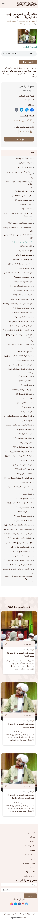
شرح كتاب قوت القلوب (25, 281)
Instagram (11, 904)
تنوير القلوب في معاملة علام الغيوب (21, 503)
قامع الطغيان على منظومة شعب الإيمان (20, 478)
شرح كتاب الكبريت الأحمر (24, 465)
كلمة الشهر (31, 837)
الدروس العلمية (11, 21)
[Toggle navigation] (3, 4)
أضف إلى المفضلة (21, 120)
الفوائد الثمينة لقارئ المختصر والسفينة (20, 456)
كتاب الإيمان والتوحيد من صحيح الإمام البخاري (18, 234)
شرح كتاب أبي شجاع (26, 158)
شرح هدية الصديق (26, 460)
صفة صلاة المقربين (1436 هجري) (21, 264)
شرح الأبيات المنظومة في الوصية (22, 365)
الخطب (32, 850)
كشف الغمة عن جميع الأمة (24, 551)
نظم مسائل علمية (26, 511)
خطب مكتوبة (30, 871)
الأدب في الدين (28, 442)
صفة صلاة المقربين (26, 473)
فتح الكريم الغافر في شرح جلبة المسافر (20, 542)
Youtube (23, 904)
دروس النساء (28, 385)
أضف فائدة (25, 131)
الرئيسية (34, 21)
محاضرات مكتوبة (29, 875)
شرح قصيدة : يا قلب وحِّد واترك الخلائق (20, 534)
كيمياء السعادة (27, 204)
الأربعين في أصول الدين (25, 469)
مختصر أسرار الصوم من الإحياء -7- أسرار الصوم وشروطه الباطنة (20, 797)
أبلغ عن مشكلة (30, 845)
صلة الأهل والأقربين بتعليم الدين (22, 538)
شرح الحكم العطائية (26, 360)
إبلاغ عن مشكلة (19, 139)
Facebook (19, 904)
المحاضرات (31, 841)
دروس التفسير (27, 167)
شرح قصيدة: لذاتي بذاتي (25, 507)
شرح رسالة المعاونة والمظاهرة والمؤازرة (20, 560)
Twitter (26, 904)
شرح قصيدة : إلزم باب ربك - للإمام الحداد (19, 344)
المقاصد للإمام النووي (25, 429)
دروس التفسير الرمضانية (24, 389)
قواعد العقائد (28, 246)
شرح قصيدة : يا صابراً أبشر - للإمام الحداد (19, 330)
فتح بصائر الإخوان (26, 250)
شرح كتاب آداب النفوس (25, 317)
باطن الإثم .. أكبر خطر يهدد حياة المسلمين (19, 416)
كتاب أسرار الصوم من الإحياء (26, 24)
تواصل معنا (31, 858)
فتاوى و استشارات (29, 863)
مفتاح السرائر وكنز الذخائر (24, 191)
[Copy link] (16, 110)
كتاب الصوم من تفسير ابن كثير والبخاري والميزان (17, 227)
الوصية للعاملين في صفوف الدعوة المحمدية (19, 425)
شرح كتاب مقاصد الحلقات (24, 277)
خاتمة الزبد (29, 398)
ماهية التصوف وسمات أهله (23, 195)
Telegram (15, 904)
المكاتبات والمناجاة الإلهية (24, 516)
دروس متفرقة (27, 482)
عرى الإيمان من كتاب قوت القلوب (22, 259)
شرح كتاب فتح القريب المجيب (23, 286)
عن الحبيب (31, 832)
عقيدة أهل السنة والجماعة (24, 255)
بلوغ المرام (29, 412)
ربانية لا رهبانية (27, 381)
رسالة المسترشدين (26, 376)
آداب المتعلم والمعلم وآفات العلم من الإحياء (18, 487)
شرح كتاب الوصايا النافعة (24, 295)
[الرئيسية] (27, 4)
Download (28, 62)
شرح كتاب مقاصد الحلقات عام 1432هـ (20, 273)
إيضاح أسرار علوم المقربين (24, 447)
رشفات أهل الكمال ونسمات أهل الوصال (19, 369)
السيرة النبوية (28, 163)
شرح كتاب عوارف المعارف (24, 290)
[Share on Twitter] (27, 110)
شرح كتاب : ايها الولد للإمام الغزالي (22, 321)
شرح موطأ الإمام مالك (25, 268)
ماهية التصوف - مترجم (25, 200)
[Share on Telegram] (21, 110)
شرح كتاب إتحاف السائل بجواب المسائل (20, 525)
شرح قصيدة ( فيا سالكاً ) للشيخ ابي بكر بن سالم (17, 569)
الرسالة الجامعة (27, 494)
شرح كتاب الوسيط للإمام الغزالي (22, 299)
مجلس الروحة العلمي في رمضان (22, 223)
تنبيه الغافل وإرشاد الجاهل (24, 520)
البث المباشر (31, 867)
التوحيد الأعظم (27, 434)
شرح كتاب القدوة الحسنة (24, 308)
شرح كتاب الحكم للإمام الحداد (23, 312)
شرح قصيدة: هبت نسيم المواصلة (21, 326)
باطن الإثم (29, 420)
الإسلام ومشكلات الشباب (24, 438)
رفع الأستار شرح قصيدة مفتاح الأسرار (21, 565)
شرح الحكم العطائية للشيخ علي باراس (20, 356)
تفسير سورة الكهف (26, 403)
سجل (30, 895)
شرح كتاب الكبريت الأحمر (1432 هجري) (19, 303)
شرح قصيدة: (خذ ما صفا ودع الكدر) (21, 547)
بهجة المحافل (28, 407)
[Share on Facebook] (32, 110)
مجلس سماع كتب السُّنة (24, 556)
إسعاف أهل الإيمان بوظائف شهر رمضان (20, 451)
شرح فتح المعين (27, 351)
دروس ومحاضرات (24, 21)
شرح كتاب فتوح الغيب (25, 498)
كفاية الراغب (28, 209)
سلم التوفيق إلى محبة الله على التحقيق (20, 529)
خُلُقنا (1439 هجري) (25, 394)
